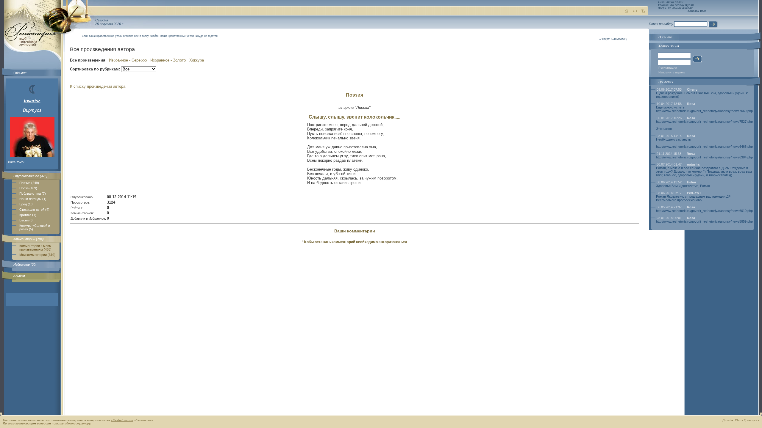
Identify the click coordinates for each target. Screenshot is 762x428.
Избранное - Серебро (128, 60)
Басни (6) (26, 220)
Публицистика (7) (32, 193)
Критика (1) (27, 215)
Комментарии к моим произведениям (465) (35, 247)
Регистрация (667, 67)
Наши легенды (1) (32, 199)
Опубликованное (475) (30, 176)
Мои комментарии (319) (37, 255)
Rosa (691, 104)
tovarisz (32, 100)
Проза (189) (28, 188)
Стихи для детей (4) (34, 209)
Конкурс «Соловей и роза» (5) (34, 227)
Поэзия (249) (29, 183)
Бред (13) (26, 204)
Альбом (19, 276)
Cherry (692, 89)
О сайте (665, 37)
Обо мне (19, 73)
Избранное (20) (25, 264)
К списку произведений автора (97, 86)
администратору (77, 423)
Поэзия (354, 94)
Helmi (691, 182)
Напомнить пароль (671, 72)
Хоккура (196, 60)
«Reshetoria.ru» (122, 420)
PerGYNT (694, 193)
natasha (693, 164)
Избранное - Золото (168, 60)
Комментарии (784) (28, 239)
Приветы (665, 82)
